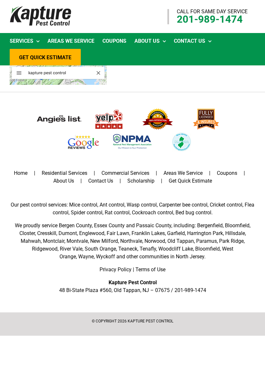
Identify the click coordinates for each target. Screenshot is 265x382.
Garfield (176, 233)
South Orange (100, 249)
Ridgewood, (45, 249)
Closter (27, 233)
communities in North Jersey (171, 256)
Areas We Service (183, 173)
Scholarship (140, 181)
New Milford (104, 241)
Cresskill (46, 233)
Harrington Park (205, 233)
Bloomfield (237, 225)
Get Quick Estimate (190, 181)
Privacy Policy (116, 269)
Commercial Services (125, 173)
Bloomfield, (208, 249)
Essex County (109, 225)
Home (20, 173)
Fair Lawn (118, 233)
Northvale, (131, 241)
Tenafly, (148, 249)
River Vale (71, 249)
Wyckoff (105, 256)
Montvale (77, 241)
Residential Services (64, 173)
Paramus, (207, 241)
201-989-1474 (210, 19)
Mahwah (31, 241)
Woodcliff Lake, (176, 249)
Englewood (91, 233)
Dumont (67, 233)
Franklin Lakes (148, 233)
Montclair (53, 241)
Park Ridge (231, 241)
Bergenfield (210, 225)
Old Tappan (180, 241)
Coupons (227, 173)
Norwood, (155, 241)
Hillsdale (235, 233)
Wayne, (86, 256)
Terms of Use (150, 269)
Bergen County (75, 225)
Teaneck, (128, 249)
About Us (63, 181)
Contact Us (100, 181)
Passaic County (153, 225)
